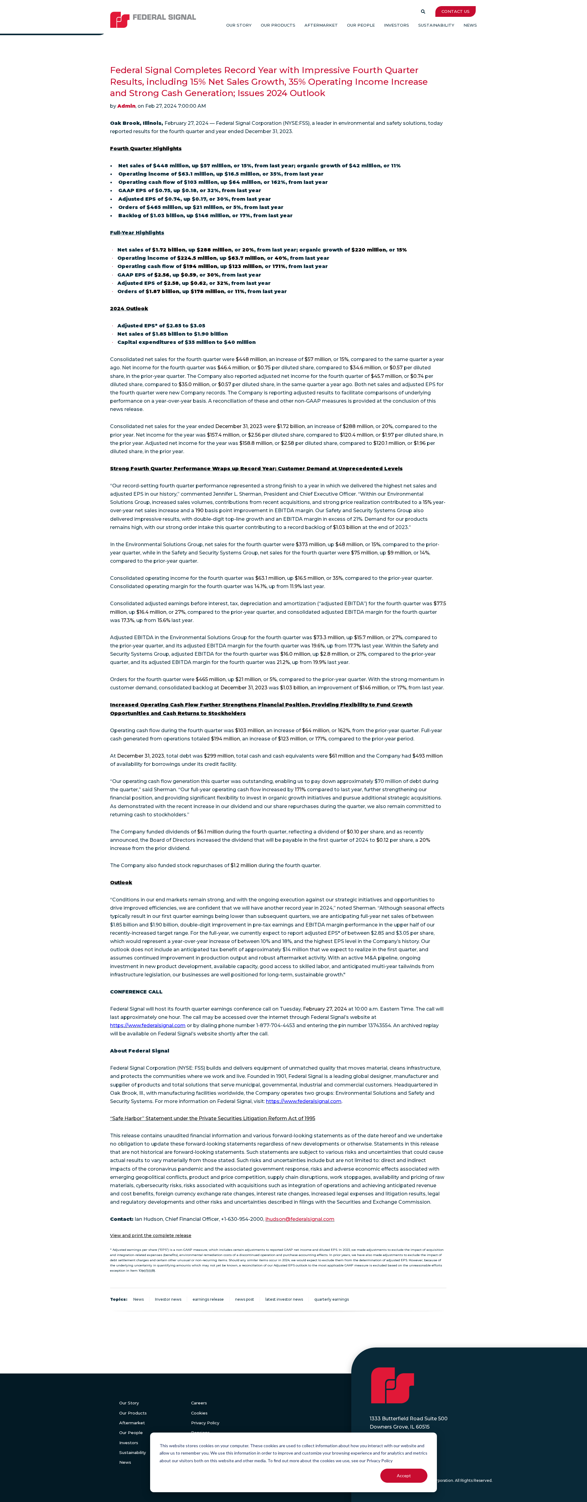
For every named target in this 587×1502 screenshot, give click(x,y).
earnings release (208, 1299)
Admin (126, 106)
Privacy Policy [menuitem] (205, 1422)
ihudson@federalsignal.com (299, 1219)
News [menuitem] (470, 25)
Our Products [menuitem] (278, 25)
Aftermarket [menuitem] (321, 25)
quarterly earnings (331, 1299)
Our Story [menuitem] (239, 25)
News (138, 1299)
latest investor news (284, 1299)
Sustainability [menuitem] (436, 25)
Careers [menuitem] (199, 1402)
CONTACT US (455, 11)
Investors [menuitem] (396, 25)
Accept (404, 1475)
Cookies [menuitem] (199, 1413)
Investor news (168, 1299)
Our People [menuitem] (361, 25)
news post (244, 1299)
